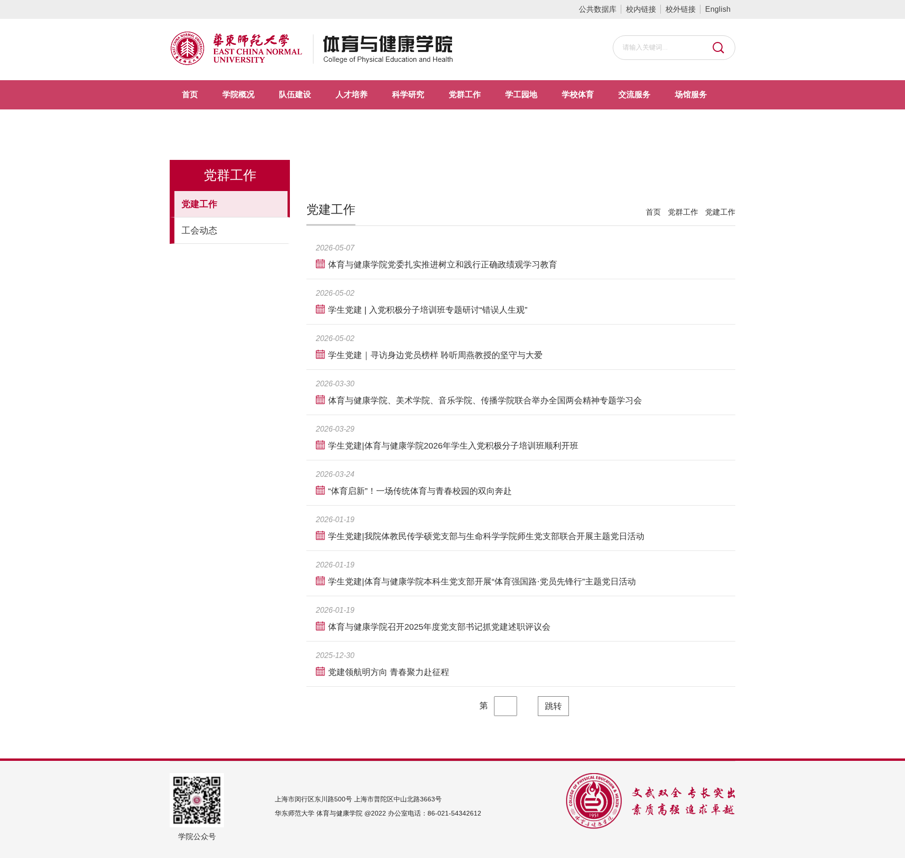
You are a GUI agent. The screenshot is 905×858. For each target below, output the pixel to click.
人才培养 (352, 94)
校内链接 (641, 9)
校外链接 (681, 9)
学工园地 (521, 94)
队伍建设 (295, 94)
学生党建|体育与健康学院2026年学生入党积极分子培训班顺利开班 (453, 445)
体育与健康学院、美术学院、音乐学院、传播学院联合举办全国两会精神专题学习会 (485, 400)
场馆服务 (691, 94)
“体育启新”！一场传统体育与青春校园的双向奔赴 (420, 491)
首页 (190, 94)
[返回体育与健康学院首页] (378, 45)
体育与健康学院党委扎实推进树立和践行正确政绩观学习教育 (442, 264)
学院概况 (238, 94)
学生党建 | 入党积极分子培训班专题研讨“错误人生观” (427, 310)
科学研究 (408, 94)
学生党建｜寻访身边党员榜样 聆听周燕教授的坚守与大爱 (435, 355)
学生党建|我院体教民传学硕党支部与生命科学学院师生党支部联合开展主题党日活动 (486, 536)
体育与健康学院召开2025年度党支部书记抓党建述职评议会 (439, 627)
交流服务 (634, 94)
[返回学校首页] (236, 45)
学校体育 (578, 94)
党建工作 (720, 212)
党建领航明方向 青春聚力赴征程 (388, 672)
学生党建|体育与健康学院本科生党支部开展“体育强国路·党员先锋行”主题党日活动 (482, 581)
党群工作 (465, 94)
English (718, 9)
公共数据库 (598, 9)
